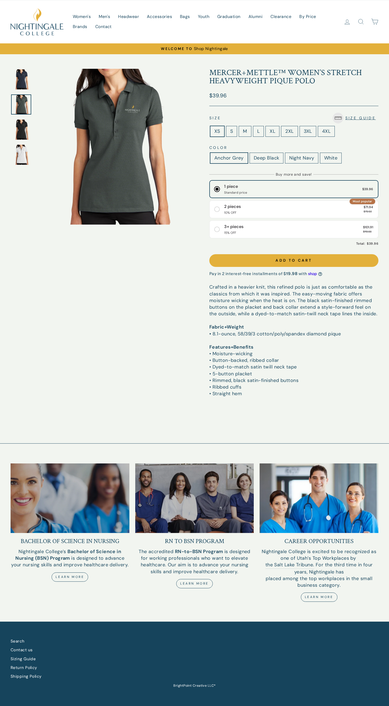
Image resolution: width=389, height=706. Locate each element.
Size (292, 118)
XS (217, 131)
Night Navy (301, 158)
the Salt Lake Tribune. (289, 565)
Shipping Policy (26, 676)
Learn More (70, 577)
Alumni (255, 16)
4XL (326, 131)
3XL (308, 131)
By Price (307, 16)
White (330, 158)
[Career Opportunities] (319, 498)
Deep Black (266, 158)
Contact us (22, 650)
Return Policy (24, 667)
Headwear (128, 16)
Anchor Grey (229, 158)
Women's (82, 16)
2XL (289, 131)
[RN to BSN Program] (194, 498)
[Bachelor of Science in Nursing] (70, 498)
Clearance (280, 16)
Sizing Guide (23, 659)
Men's (104, 16)
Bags (185, 16)
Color (218, 147)
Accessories (159, 16)
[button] (355, 118)
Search (18, 641)
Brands (80, 26)
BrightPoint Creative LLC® (194, 686)
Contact (103, 26)
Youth (203, 16)
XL (272, 131)
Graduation (229, 16)
